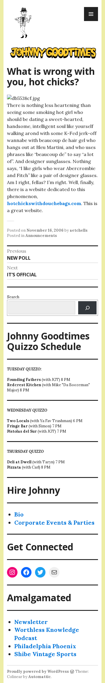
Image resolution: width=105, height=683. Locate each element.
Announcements (41, 235)
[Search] (87, 307)
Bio (19, 514)
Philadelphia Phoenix (45, 646)
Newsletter (31, 621)
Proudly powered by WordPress (38, 671)
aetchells (79, 230)
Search (13, 296)
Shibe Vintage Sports (45, 654)
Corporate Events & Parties (54, 522)
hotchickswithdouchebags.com (44, 203)
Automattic (39, 676)
